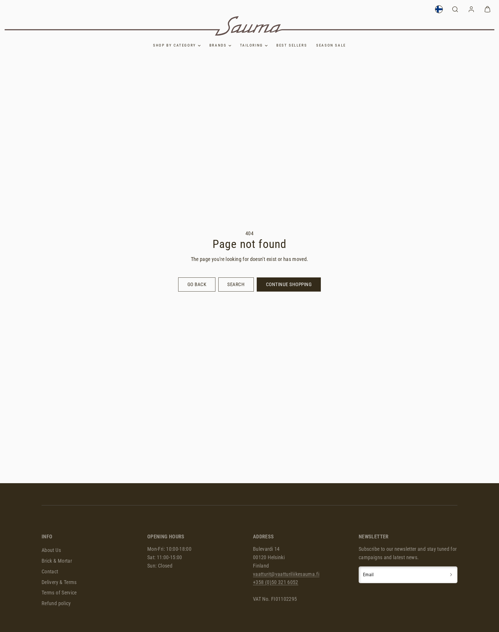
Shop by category (174, 45)
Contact (50, 571)
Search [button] (236, 284)
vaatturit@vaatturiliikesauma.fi (286, 574)
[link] (439, 9)
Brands (218, 45)
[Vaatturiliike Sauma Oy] (249, 26)
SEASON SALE (331, 45)
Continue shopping (289, 284)
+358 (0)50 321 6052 (275, 582)
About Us (51, 550)
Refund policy (56, 603)
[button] (455, 9)
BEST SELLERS (291, 45)
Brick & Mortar (57, 561)
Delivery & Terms (59, 582)
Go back (196, 284)
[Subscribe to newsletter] (451, 574)
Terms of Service (59, 593)
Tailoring (251, 45)
